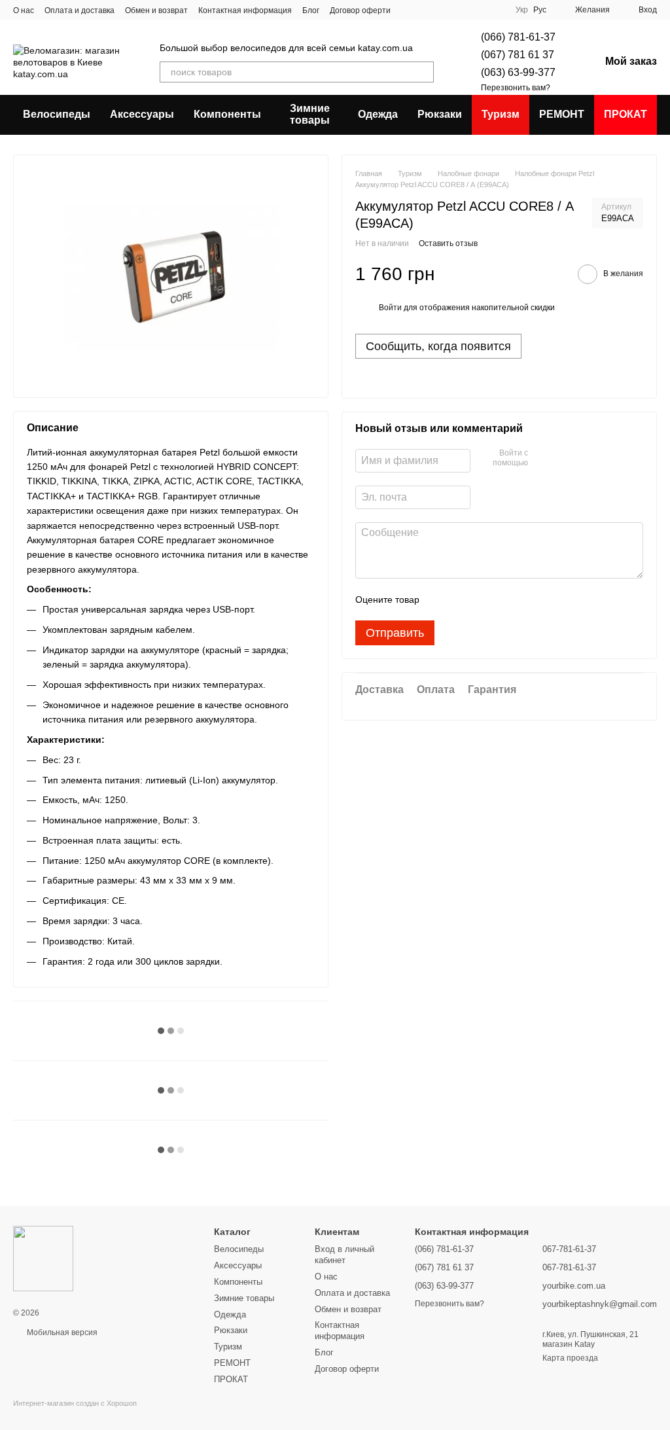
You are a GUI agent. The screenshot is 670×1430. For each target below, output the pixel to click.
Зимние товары (310, 114)
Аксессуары (142, 114)
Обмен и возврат (156, 10)
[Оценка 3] (482, 599)
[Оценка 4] (503, 599)
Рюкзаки (439, 114)
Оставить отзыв (448, 243)
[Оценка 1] (441, 599)
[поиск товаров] (423, 72)
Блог (310, 10)
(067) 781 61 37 (517, 54)
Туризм (501, 114)
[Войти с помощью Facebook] (542, 459)
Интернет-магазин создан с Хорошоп (75, 1403)
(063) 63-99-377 (518, 72)
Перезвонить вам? (515, 87)
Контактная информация (245, 10)
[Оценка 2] (461, 599)
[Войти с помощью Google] (563, 459)
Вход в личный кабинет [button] (344, 1254)
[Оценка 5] (524, 599)
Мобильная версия (61, 1332)
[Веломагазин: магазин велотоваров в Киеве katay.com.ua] (43, 1257)
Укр (522, 10)
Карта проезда (570, 1358)
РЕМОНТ (561, 114)
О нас (23, 10)
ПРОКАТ (625, 114)
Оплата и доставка (79, 10)
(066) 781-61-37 (518, 37)
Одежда (378, 114)
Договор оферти (360, 10)
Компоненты (227, 114)
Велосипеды (56, 114)
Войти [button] (390, 307)
